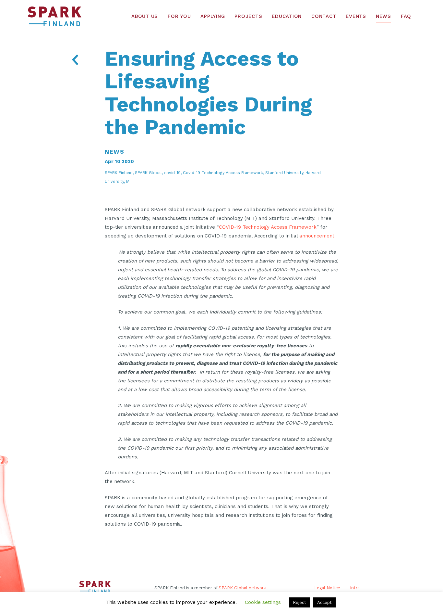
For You (179, 16)
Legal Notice (327, 587)
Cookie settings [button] (263, 602)
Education (287, 16)
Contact (323, 16)
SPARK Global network (242, 587)
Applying (212, 16)
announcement (316, 236)
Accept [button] (324, 602)
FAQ (406, 16)
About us (144, 16)
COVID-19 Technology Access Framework (268, 227)
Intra (355, 587)
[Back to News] (74, 61)
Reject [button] (299, 602)
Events (356, 16)
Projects (248, 16)
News (383, 16)
